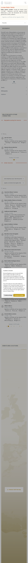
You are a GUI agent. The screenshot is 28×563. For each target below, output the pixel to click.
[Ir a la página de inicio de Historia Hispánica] (7, 2)
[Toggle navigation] (25, 3)
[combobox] (14, 22)
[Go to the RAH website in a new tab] (2, 2)
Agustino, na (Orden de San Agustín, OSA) (13, 17)
